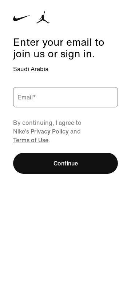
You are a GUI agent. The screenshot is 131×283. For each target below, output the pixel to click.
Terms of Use (30, 140)
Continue (65, 163)
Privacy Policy (50, 131)
